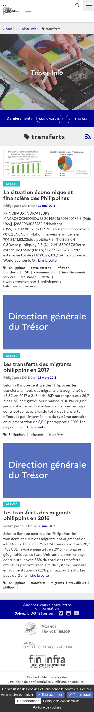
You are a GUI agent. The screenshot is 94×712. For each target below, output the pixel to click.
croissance (28, 277)
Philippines (17, 434)
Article (11, 184)
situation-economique (19, 281)
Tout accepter (51, 695)
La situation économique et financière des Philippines (38, 194)
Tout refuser (81, 695)
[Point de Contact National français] (47, 644)
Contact (33, 677)
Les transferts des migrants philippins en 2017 (37, 366)
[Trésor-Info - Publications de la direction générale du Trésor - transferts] (88, 136)
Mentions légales (54, 677)
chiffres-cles (78, 118)
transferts (10, 272)
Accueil (8, 28)
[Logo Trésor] (39, 12)
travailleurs (77, 582)
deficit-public (51, 281)
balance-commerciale (19, 286)
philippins (10, 587)
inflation (63, 267)
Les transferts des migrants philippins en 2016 (37, 515)
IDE (26, 272)
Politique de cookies (69, 681)
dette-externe (41, 267)
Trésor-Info (28, 28)
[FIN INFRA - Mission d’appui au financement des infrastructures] (47, 660)
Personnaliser (28, 701)
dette (46, 277)
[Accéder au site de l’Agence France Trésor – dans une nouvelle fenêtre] (47, 628)
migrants (37, 434)
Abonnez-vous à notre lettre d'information (47, 606)
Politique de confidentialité (30, 681)
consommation (45, 272)
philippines (17, 267)
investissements (73, 272)
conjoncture (49, 118)
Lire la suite (47, 260)
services (9, 277)
